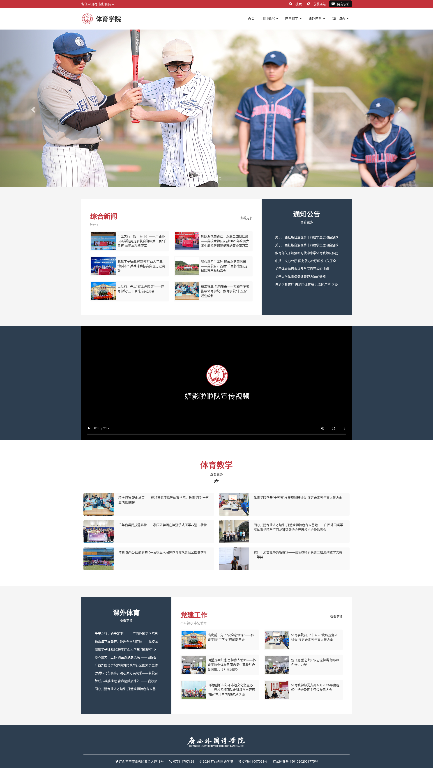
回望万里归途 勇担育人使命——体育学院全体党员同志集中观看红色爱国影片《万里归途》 (232, 664)
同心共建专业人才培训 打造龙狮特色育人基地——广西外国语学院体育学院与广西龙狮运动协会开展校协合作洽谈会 (298, 527)
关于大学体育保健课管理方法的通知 (300, 276)
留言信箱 (343, 4)
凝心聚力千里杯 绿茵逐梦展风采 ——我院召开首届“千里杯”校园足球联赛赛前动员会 (224, 266)
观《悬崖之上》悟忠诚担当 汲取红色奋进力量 (315, 662)
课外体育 (315, 18)
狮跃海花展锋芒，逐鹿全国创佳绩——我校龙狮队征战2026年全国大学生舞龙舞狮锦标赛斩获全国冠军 (225, 241)
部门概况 (268, 18)
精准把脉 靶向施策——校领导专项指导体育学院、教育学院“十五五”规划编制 (225, 291)
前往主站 (320, 4)
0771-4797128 (183, 761)
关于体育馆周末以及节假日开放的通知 (302, 268)
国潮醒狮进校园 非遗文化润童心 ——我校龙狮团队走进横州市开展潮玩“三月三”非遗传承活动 (231, 690)
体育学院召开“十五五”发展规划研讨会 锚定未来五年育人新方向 (298, 497)
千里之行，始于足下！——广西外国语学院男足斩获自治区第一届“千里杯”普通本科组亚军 (141, 241)
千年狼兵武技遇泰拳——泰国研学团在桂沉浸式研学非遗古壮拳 (162, 524)
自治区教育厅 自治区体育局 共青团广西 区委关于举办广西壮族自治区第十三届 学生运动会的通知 (306, 285)
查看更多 (246, 218)
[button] (32, 108)
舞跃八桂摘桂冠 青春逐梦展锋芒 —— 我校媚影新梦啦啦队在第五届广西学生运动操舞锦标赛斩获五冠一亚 (126, 681)
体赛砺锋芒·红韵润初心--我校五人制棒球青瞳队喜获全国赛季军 (162, 552)
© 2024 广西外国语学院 (216, 761)
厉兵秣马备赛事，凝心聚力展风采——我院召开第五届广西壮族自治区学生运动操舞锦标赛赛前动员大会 (126, 674)
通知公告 (306, 213)
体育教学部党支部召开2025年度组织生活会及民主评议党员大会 (315, 687)
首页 (251, 18)
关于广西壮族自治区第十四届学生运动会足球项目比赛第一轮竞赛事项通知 (306, 246)
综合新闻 (103, 216)
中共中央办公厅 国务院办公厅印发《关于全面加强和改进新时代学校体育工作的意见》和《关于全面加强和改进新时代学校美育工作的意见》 (306, 261)
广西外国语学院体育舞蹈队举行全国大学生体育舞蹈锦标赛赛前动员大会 (126, 666)
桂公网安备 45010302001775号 (295, 761)
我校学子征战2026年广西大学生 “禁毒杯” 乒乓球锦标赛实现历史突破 (141, 266)
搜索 (299, 4)
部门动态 (339, 18)
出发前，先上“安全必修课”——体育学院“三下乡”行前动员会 (140, 288)
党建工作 (193, 614)
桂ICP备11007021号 (252, 761)
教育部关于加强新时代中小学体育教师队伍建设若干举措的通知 (306, 254)
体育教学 (292, 18)
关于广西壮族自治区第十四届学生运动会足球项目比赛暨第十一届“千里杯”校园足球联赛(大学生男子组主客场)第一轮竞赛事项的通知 (306, 238)
